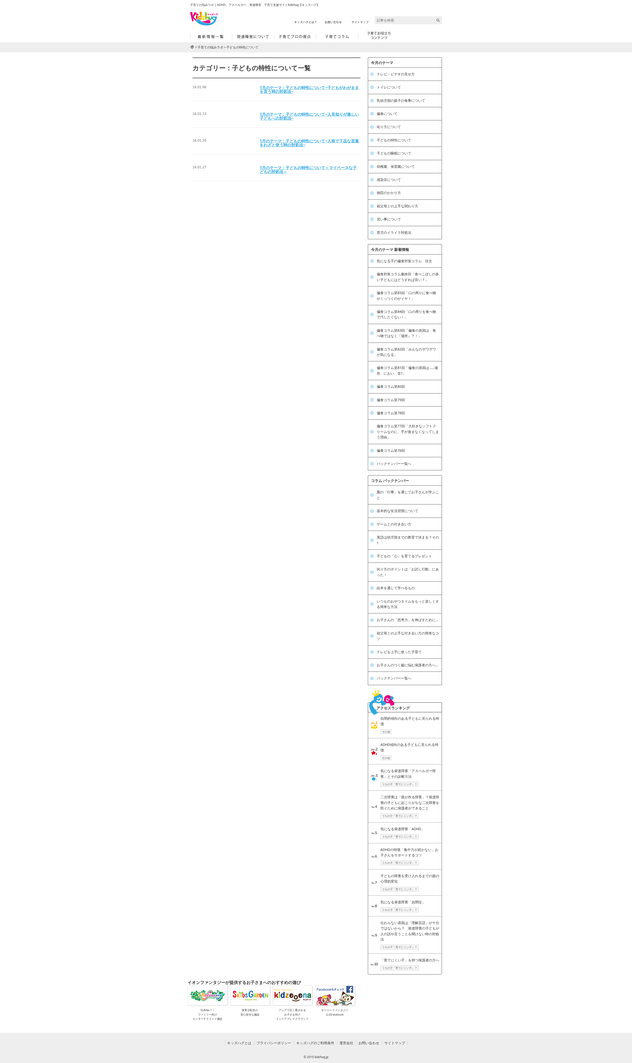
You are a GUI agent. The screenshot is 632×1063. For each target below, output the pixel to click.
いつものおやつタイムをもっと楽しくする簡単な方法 (408, 604)
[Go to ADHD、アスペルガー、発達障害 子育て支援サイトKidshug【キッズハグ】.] (192, 46)
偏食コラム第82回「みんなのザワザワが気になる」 (406, 352)
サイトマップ (394, 1043)
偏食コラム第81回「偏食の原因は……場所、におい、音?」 (407, 370)
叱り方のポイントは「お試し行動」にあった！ (408, 572)
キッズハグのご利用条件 (315, 1043)
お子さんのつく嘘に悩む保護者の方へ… (407, 665)
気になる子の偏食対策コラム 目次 (404, 261)
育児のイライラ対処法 (394, 232)
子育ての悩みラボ (210, 47)
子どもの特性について (394, 140)
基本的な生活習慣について (397, 510)
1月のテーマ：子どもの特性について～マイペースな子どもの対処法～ (308, 169)
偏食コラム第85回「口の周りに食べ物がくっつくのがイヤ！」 (406, 295)
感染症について (389, 179)
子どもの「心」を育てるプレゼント (404, 556)
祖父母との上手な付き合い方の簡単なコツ (408, 636)
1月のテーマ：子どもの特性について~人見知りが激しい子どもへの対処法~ (309, 116)
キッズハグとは (239, 1043)
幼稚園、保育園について (396, 166)
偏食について (387, 113)
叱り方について (389, 126)
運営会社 (346, 1043)
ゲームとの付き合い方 (394, 524)
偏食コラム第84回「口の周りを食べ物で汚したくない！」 (406, 314)
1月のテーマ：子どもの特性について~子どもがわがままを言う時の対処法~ (309, 89)
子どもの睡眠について (394, 153)
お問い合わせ (368, 1043)
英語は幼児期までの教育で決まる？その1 (408, 540)
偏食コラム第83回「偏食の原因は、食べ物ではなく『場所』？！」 (406, 333)
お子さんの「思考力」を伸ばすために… (407, 619)
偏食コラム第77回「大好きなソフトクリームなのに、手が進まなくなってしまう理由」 (408, 431)
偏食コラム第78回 (391, 413)
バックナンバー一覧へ (394, 463)
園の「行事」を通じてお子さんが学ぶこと (408, 495)
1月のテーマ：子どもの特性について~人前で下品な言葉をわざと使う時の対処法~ (309, 143)
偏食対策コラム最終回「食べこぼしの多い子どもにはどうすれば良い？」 (408, 277)
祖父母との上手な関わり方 (397, 206)
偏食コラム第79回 (391, 399)
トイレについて (389, 87)
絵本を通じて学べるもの (396, 588)
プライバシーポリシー (274, 1043)
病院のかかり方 (389, 192)
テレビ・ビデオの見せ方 (396, 74)
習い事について (389, 219)
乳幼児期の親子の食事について (401, 100)
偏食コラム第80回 (391, 386)
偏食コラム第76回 (391, 450)
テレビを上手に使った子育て (399, 652)
